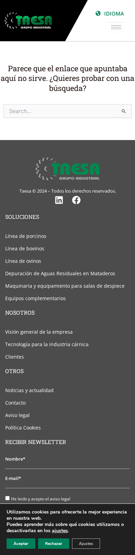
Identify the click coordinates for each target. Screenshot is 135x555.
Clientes (14, 356)
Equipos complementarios (35, 298)
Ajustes (86, 543)
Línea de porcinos (25, 236)
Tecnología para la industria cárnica (47, 344)
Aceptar (21, 543)
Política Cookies (23, 427)
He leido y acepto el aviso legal (40, 499)
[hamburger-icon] (116, 27)
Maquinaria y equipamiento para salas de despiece (65, 286)
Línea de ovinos (23, 261)
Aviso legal (17, 415)
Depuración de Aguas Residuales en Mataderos (60, 273)
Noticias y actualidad (29, 390)
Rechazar (53, 543)
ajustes (60, 531)
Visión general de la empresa (39, 332)
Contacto (15, 402)
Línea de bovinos (24, 248)
